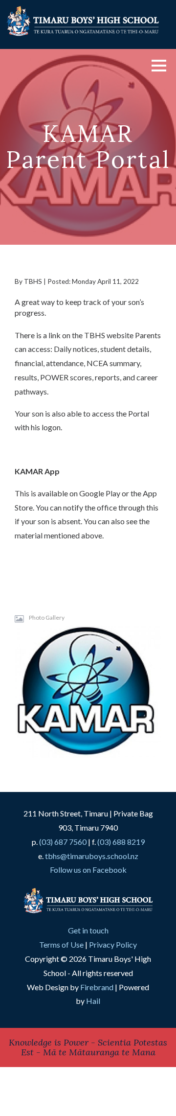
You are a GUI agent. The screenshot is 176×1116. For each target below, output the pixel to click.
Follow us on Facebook (88, 869)
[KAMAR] (88, 692)
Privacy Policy (113, 944)
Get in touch (88, 930)
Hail (93, 1000)
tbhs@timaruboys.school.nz (91, 855)
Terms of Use (61, 944)
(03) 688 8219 (121, 841)
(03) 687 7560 (63, 841)
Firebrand (96, 987)
